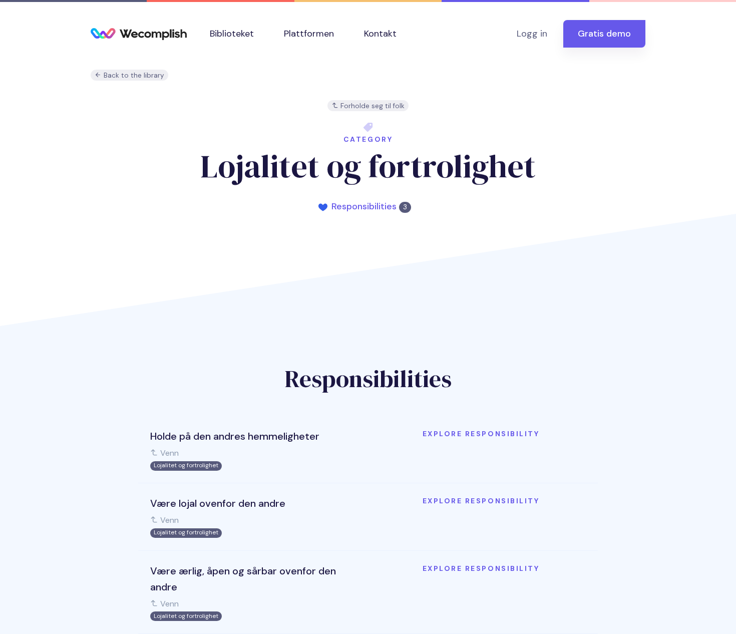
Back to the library (133, 75)
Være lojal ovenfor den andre (217, 503)
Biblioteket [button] (232, 34)
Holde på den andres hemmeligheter (234, 436)
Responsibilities (369, 206)
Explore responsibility (481, 433)
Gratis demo (604, 34)
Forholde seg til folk (371, 106)
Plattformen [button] (309, 34)
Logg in (532, 34)
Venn (168, 453)
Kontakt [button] (380, 34)
